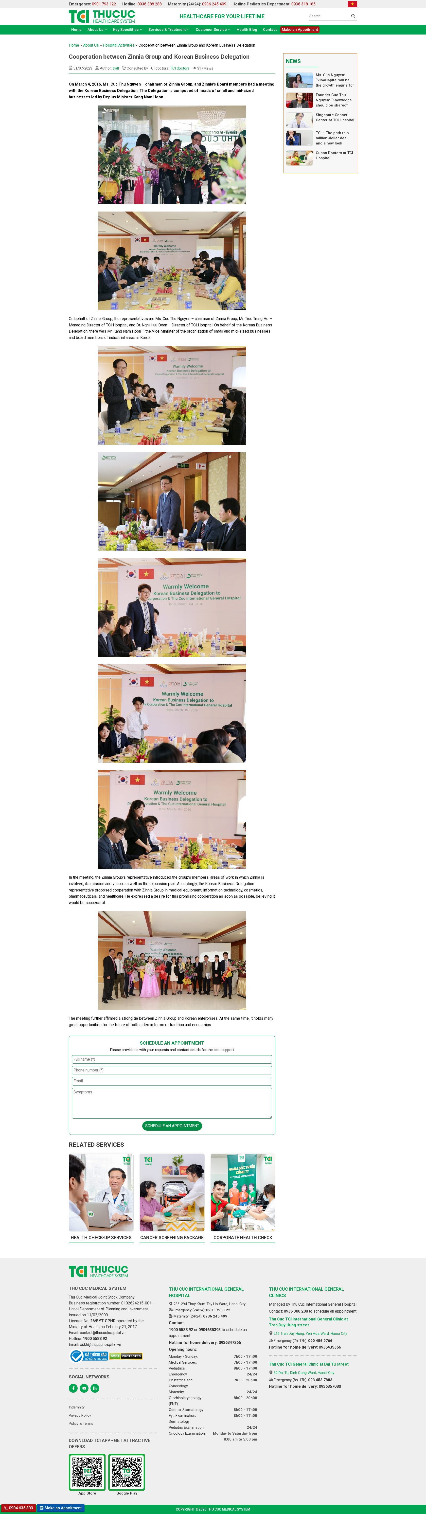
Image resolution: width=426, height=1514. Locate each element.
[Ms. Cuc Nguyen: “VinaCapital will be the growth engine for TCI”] (299, 80)
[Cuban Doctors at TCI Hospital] (299, 158)
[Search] (353, 16)
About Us (95, 29)
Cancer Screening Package (172, 1237)
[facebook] (73, 1388)
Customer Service (211, 29)
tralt (116, 68)
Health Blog (247, 29)
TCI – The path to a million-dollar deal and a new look (332, 138)
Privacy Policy (80, 1415)
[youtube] (84, 1388)
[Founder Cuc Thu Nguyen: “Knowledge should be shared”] (299, 100)
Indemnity (77, 1407)
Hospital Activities (119, 45)
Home (76, 29)
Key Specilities (126, 29)
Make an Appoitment (300, 29)
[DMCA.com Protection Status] (125, 1356)
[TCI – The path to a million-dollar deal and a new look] (299, 138)
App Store (87, 1493)
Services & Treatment (167, 29)
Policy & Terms (81, 1423)
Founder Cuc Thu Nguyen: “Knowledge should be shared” (334, 100)
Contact (270, 29)
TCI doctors (180, 68)
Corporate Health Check (242, 1237)
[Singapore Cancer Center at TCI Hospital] (299, 120)
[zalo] (94, 1388)
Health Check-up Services (101, 1237)
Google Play (126, 1493)
